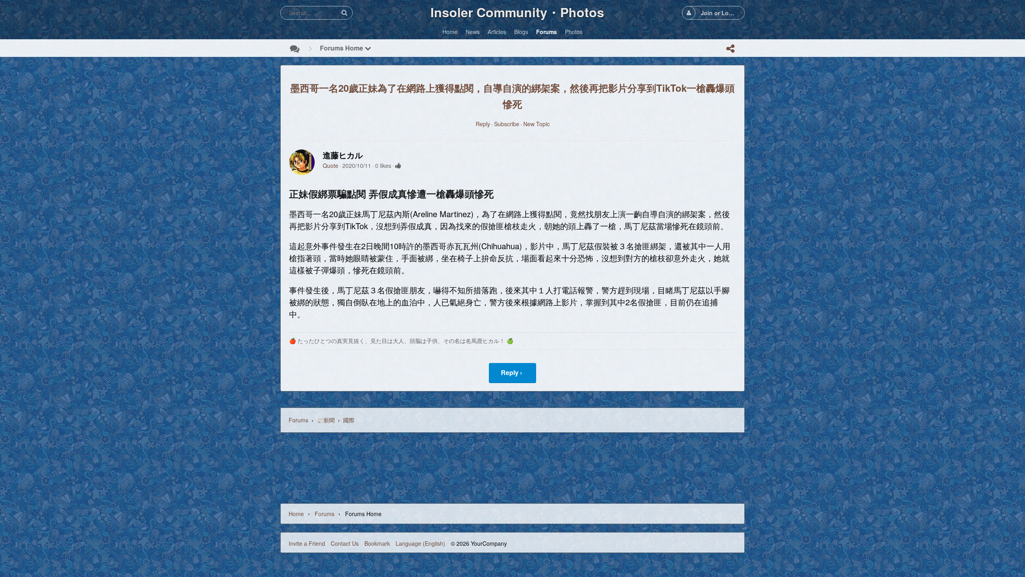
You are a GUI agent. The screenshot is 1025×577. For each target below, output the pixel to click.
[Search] (344, 12)
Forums (298, 420)
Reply (483, 124)
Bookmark (377, 543)
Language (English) (420, 543)
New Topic (536, 124)
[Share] (730, 48)
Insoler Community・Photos (517, 12)
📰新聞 (326, 420)
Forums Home (342, 47)
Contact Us (345, 543)
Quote (330, 165)
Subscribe (506, 124)
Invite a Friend (307, 543)
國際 (348, 420)
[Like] (398, 165)
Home (296, 514)
